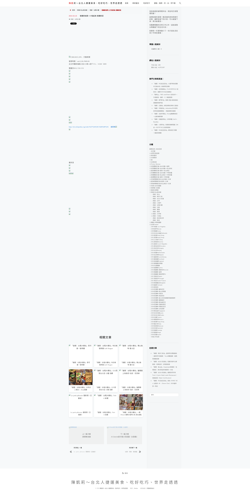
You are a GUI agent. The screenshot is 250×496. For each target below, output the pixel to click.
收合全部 (159, 149)
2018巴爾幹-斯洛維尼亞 (158, 302)
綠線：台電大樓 (94, 10)
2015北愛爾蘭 (155, 265)
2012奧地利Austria (157, 242)
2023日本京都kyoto (157, 313)
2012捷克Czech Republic (159, 244)
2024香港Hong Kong (157, 321)
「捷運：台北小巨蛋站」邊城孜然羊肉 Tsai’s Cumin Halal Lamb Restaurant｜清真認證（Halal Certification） (164, 375)
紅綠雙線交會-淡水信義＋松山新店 (161, 168)
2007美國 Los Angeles (158, 226)
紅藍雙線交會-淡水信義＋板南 (160, 166)
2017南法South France (158, 280)
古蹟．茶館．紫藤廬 (131, 451)
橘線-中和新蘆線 (156, 222)
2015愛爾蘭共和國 (156, 263)
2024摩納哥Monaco (157, 319)
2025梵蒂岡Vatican (157, 326)
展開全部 (152, 149)
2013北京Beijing (156, 250)
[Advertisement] (105, 40)
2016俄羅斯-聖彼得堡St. (158, 274)
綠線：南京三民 (157, 196)
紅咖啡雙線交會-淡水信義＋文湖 (161, 179)
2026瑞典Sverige (156, 330)
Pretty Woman (155, 164)
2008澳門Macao (156, 229)
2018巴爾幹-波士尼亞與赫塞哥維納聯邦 (163, 298)
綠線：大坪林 (157, 213)
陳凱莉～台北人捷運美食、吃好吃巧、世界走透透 (114, 488)
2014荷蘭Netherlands (158, 252)
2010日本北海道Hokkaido (159, 233)
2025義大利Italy (156, 324)
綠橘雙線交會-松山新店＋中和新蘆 (161, 175)
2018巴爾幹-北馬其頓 (157, 308)
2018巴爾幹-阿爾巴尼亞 (158, 306)
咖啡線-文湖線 (155, 188)
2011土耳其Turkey (157, 239)
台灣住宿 (154, 162)
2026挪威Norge (156, 332)
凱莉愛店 (154, 155)
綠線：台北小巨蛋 (158, 198)
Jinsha (136, 488)
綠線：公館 (156, 207)
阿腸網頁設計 (150, 488)
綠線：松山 (156, 194)
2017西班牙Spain (156, 276)
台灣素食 (154, 157)
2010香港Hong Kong (157, 235)
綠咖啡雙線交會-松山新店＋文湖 (161, 183)
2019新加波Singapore (158, 311)
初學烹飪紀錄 (155, 153)
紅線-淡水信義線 (156, 185)
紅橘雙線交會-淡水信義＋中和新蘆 (161, 172)
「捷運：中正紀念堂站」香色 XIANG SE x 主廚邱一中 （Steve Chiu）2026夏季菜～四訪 (165, 383)
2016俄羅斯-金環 (156, 272)
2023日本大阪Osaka (157, 315)
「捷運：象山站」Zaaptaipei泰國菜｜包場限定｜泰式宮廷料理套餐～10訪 (164, 368)
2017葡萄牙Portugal (157, 278)
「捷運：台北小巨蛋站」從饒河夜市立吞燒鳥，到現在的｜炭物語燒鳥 (164, 363)
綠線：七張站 (157, 216)
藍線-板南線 (154, 190)
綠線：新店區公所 (158, 218)
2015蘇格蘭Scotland (157, 259)
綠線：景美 (156, 211)
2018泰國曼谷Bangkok (158, 283)
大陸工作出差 (155, 336)
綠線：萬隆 (156, 209)
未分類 (153, 151)
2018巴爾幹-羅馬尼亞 (157, 289)
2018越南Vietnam (156, 285)
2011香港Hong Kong (157, 237)
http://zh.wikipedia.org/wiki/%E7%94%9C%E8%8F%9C (89, 127)
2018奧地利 (154, 287)
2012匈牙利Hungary (157, 248)
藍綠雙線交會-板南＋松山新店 (160, 170)
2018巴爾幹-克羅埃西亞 (158, 304)
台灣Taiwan (154, 224)
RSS (126, 473)
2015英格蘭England (157, 261)
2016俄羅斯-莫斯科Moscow (159, 270)
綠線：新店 (156, 220)
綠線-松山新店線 (82, 10)
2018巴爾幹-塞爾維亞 (157, 300)
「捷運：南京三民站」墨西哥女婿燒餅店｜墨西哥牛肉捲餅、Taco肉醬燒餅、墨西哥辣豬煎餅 (164, 356)
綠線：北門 (156, 201)
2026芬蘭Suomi (156, 334)
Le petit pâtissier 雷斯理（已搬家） (85, 451)
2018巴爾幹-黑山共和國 (158, 291)
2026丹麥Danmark (157, 328)
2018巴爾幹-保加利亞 (157, 295)
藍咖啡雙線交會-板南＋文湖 (159, 181)
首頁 (73, 10)
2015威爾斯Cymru (157, 267)
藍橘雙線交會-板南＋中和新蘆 (160, 177)
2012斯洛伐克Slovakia (158, 246)
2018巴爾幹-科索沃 (157, 293)
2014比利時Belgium (157, 255)
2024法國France (156, 317)
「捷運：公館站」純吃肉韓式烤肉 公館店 (165, 105)
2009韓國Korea (156, 231)
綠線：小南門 (157, 203)
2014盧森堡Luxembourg (158, 257)
